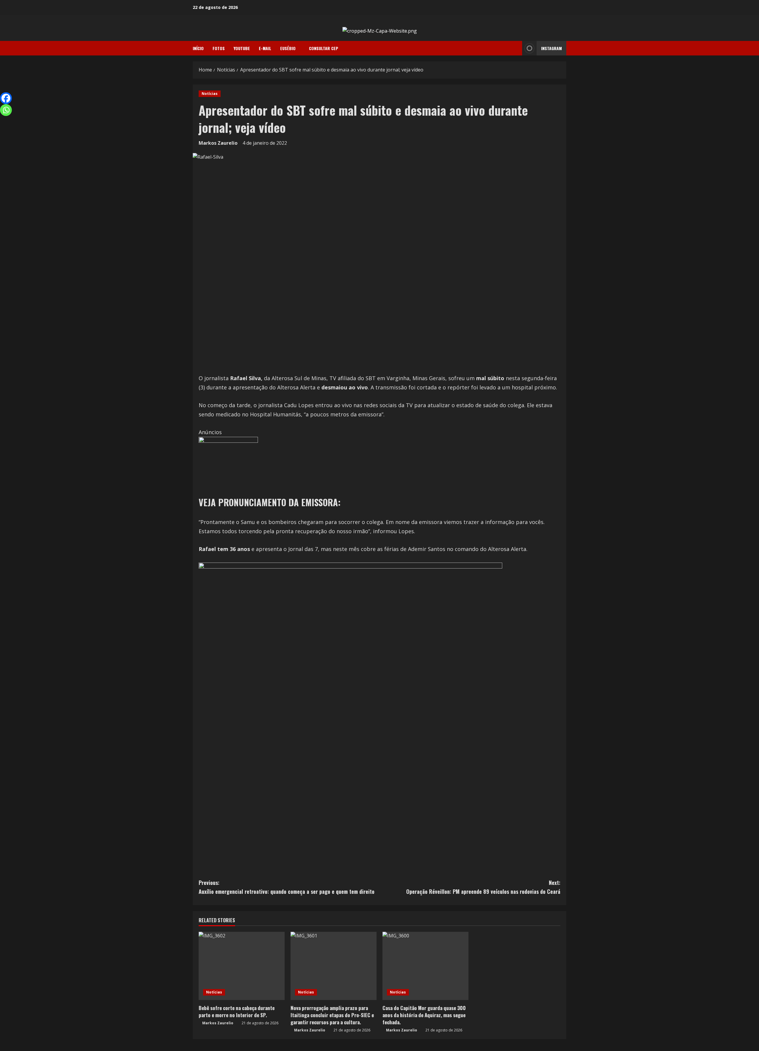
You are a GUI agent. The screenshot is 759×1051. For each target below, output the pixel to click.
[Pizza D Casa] (228, 465)
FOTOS (219, 48)
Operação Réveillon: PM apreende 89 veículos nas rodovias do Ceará (483, 887)
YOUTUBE (242, 48)
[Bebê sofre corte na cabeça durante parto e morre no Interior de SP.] (242, 966)
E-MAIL (265, 48)
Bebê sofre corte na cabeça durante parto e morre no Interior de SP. (237, 1011)
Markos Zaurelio (218, 143)
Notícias (210, 93)
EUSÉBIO (288, 48)
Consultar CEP (323, 48)
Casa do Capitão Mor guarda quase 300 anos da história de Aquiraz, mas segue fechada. (424, 1015)
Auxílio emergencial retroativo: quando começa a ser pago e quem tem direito (286, 887)
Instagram (551, 48)
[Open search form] (516, 48)
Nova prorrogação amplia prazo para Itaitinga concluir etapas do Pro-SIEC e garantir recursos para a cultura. (332, 1015)
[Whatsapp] (6, 110)
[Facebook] (6, 98)
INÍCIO (198, 48)
